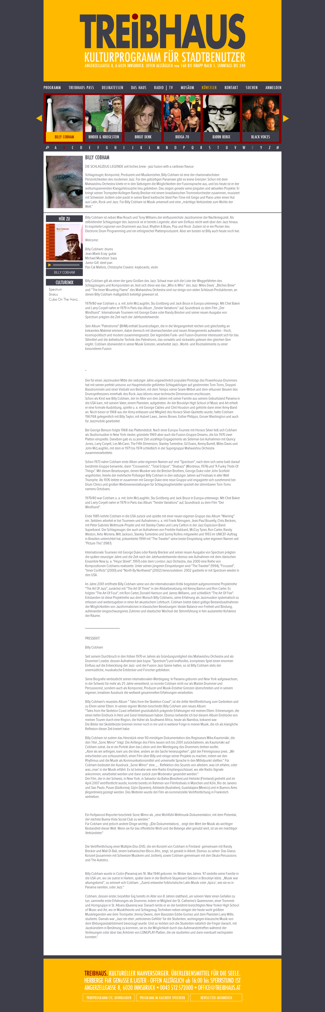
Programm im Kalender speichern (162, 997)
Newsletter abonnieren (216, 997)
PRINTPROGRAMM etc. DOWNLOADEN (109, 997)
